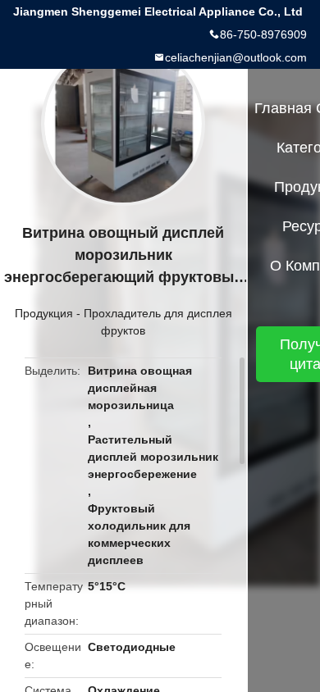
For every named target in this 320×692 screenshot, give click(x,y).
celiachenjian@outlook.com (236, 57)
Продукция (44, 313)
